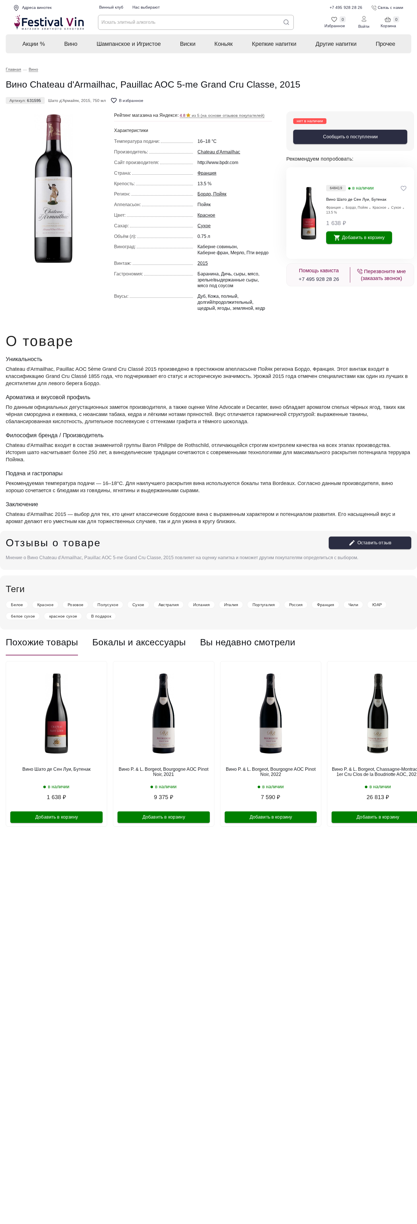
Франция (333, 208)
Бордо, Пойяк (357, 208)
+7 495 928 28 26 (319, 279)
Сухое (396, 208)
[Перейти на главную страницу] (49, 22)
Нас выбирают (146, 7)
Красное (379, 208)
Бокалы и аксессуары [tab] (139, 642)
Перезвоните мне (383, 275)
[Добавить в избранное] (403, 188)
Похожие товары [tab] (42, 642)
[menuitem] (33, 43)
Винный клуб (111, 7)
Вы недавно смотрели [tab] (247, 642)
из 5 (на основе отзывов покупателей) (222, 115)
